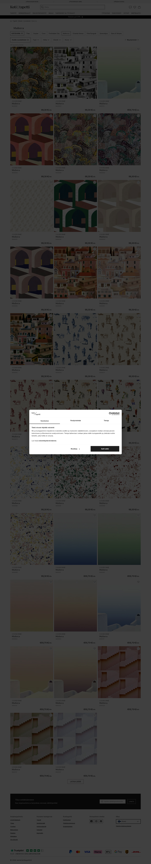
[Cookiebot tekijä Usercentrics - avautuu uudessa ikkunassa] (110, 413)
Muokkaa (74, 449)
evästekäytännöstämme (47, 440)
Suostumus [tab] (45, 421)
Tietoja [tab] (106, 420)
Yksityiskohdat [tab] (75, 420)
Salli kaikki (105, 449)
